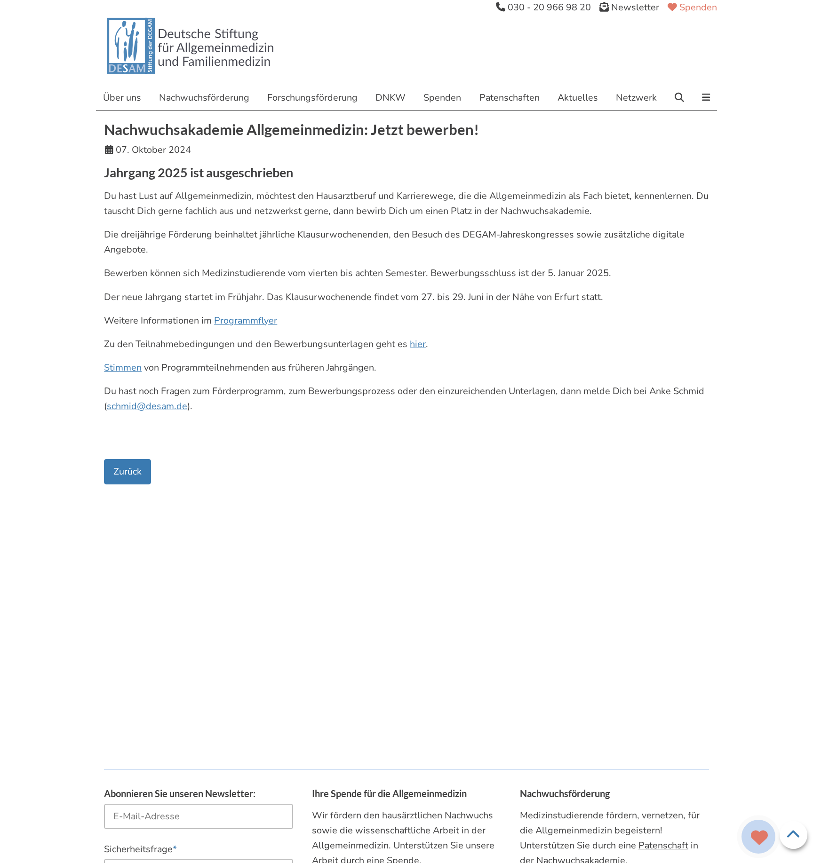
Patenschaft (663, 845)
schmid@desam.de (147, 406)
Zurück (127, 471)
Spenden (697, 7)
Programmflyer (245, 320)
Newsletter (634, 7)
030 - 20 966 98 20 (548, 7)
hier (418, 344)
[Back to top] (793, 835)
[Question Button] (758, 837)
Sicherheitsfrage (140, 848)
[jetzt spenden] (759, 838)
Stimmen (123, 367)
